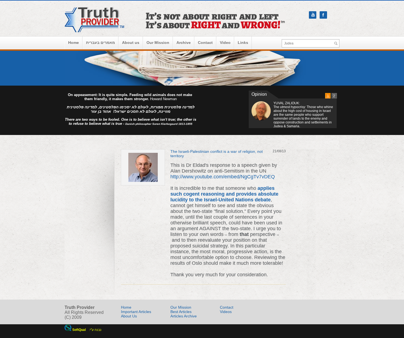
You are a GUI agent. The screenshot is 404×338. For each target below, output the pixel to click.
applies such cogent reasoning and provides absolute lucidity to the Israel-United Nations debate (224, 193)
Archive (183, 42)
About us (130, 42)
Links (243, 42)
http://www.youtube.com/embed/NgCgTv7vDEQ (222, 176)
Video (225, 42)
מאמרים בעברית (100, 42)
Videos (226, 311)
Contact (205, 42)
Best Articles (181, 311)
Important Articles (136, 311)
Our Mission (157, 42)
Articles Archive (183, 316)
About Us (129, 316)
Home (73, 42)
